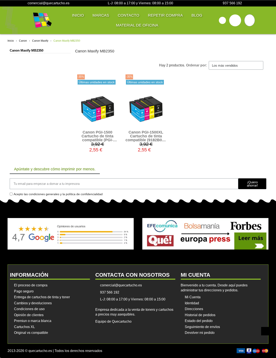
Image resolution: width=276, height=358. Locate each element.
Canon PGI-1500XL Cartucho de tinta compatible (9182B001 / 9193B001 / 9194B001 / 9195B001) (145, 140)
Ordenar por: (196, 65)
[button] (222, 20)
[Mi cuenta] (235, 20)
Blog (196, 15)
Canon (23, 40)
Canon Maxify (40, 40)
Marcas (101, 15)
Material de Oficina (137, 25)
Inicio (78, 15)
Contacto (128, 15)
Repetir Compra (165, 15)
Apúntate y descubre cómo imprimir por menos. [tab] (55, 169)
